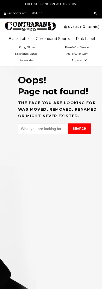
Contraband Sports (53, 38)
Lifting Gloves (26, 47)
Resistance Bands (26, 53)
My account (16, 13)
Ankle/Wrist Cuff (76, 53)
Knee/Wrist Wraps (77, 47)
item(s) (83, 26)
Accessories (26, 60)
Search (79, 129)
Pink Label (85, 38)
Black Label (19, 38)
